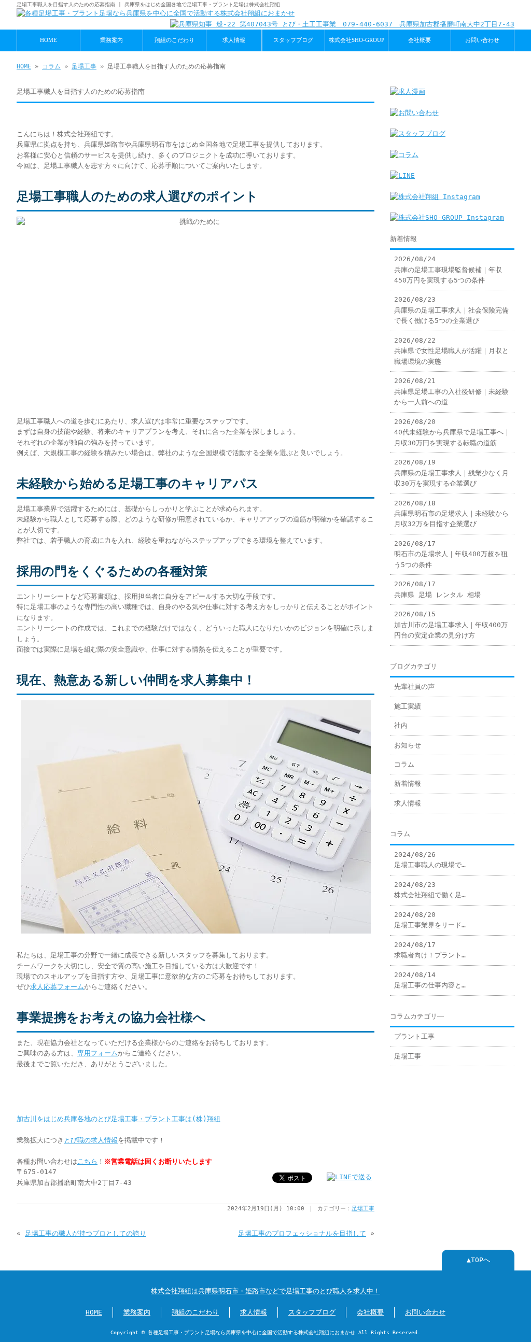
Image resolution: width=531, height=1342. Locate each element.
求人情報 (233, 40)
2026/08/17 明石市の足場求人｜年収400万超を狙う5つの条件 (451, 554)
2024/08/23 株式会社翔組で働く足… (430, 890)
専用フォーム (97, 1053)
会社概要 (419, 40)
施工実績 (407, 706)
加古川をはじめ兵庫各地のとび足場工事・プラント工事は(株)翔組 (118, 1119)
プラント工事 (414, 1036)
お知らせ (407, 745)
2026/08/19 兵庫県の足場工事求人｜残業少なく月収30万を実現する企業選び (451, 472)
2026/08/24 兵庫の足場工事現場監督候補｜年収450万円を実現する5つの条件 (448, 269)
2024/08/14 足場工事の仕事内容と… (430, 980)
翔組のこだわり (174, 40)
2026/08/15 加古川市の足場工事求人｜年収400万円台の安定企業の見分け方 (451, 624)
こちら (87, 1161)
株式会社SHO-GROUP (356, 40)
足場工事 (84, 66)
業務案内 (111, 40)
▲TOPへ (478, 1260)
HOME (48, 40)
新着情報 (407, 783)
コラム (51, 66)
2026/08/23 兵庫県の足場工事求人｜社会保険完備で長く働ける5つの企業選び (451, 309)
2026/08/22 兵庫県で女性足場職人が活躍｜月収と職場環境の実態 (451, 350)
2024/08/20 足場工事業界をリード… (430, 920)
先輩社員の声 (414, 686)
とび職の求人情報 (91, 1140)
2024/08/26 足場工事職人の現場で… (430, 860)
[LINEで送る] (349, 1177)
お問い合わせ (482, 40)
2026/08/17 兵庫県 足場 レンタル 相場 (437, 589)
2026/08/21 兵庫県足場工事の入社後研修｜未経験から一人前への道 (451, 391)
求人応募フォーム (57, 987)
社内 (401, 725)
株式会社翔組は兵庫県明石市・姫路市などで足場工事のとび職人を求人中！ (265, 1291)
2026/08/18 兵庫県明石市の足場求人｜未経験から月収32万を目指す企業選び (451, 513)
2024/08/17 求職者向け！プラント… (430, 950)
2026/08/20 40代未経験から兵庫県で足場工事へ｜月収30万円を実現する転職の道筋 (452, 432)
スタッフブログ (293, 40)
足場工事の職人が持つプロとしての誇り (85, 1233)
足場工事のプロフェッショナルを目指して (302, 1233)
